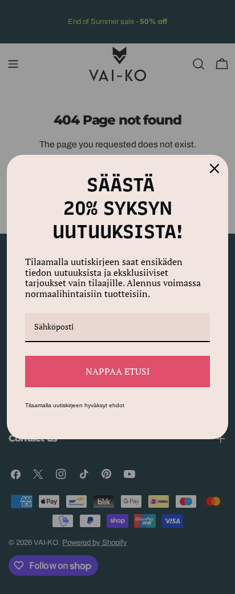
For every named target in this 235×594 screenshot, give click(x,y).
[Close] (214, 168)
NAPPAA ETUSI (118, 371)
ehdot (116, 405)
